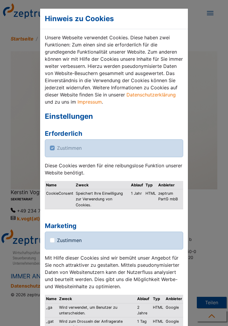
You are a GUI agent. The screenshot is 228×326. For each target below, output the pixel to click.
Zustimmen (69, 148)
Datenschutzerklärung (151, 95)
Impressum (89, 102)
